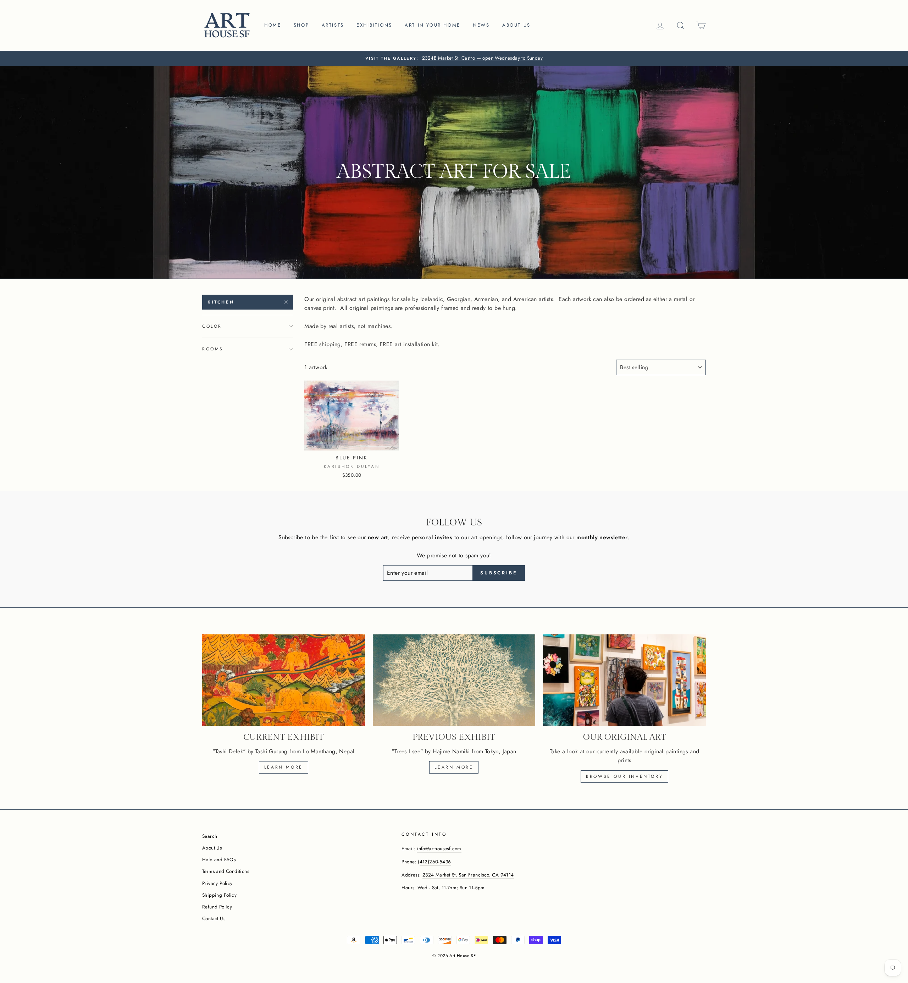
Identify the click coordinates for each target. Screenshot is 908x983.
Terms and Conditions (225, 871)
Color (212, 326)
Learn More (453, 767)
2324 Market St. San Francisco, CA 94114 (468, 874)
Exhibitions (374, 25)
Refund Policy (217, 906)
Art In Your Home (432, 25)
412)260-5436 (435, 861)
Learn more (283, 767)
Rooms (212, 349)
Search (209, 836)
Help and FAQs (219, 859)
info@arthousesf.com (439, 848)
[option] (454, 58)
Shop (301, 25)
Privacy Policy (217, 883)
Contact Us (213, 918)
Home (272, 25)
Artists (333, 25)
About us (516, 25)
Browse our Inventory (624, 776)
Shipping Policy (219, 895)
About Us (212, 847)
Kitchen (220, 302)
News (481, 25)
